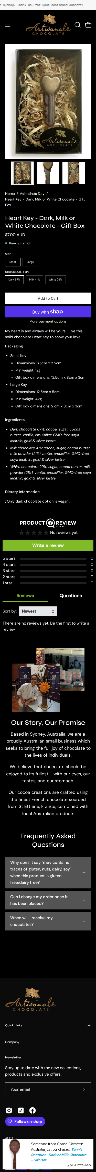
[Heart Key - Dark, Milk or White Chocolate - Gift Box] (22, 173)
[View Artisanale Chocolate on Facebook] (32, 1110)
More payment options (48, 321)
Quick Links (13, 1025)
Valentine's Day (32, 193)
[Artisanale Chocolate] (48, 25)
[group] (48, 5)
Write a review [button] (48, 545)
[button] (77, 24)
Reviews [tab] (25, 596)
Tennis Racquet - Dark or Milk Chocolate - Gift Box (58, 1154)
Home (10, 193)
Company (12, 1042)
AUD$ (9, 1138)
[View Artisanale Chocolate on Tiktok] (21, 1110)
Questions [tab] (71, 596)
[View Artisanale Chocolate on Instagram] (9, 1110)
